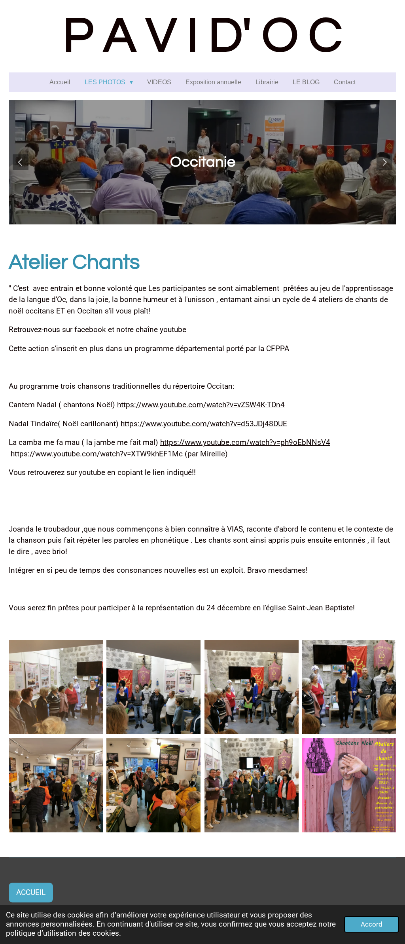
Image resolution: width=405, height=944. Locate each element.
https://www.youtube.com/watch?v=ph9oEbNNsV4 (245, 442)
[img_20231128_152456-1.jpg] (153, 687)
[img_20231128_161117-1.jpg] (153, 785)
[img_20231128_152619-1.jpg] (55, 687)
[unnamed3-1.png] (349, 785)
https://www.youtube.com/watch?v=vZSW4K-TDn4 (201, 404)
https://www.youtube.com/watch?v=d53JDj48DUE (204, 423)
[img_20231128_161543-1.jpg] (251, 785)
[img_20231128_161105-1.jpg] (55, 785)
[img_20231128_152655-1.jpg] (349, 687)
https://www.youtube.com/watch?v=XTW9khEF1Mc (97, 453)
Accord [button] (371, 924)
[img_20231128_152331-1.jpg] (251, 687)
